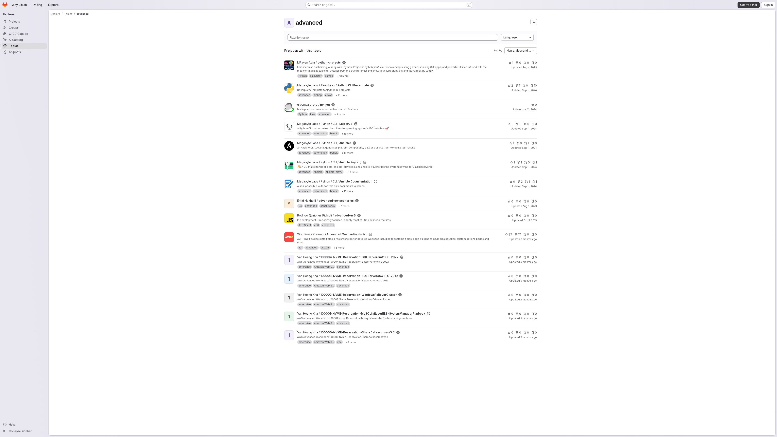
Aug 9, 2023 (530, 206)
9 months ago (528, 261)
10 (535, 85)
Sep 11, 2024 (529, 90)
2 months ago (529, 239)
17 (519, 234)
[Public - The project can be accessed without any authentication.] (344, 62)
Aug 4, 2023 (530, 67)
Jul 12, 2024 (530, 109)
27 (510, 234)
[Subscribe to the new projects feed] (533, 22)
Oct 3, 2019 (530, 220)
